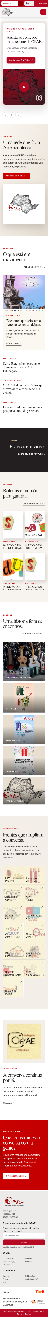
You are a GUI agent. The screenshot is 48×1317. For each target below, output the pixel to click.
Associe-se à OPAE (16, 176)
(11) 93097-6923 (9, 1214)
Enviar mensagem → (16, 1176)
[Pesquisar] (20, 3)
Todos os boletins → (34, 503)
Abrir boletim (17, 62)
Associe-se (29, 1262)
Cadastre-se (42, 3)
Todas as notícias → (34, 267)
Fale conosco (8, 1265)
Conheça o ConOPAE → (33, 634)
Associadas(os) (9, 1262)
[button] (43, 12)
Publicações (30, 1276)
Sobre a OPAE (8, 1258)
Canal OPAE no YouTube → (31, 454)
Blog (4, 1283)
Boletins (6, 1279)
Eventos (6, 1276)
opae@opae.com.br (10, 1211)
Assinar (24, 1242)
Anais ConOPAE (31, 1279)
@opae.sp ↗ (8, 1102)
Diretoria (28, 1258)
